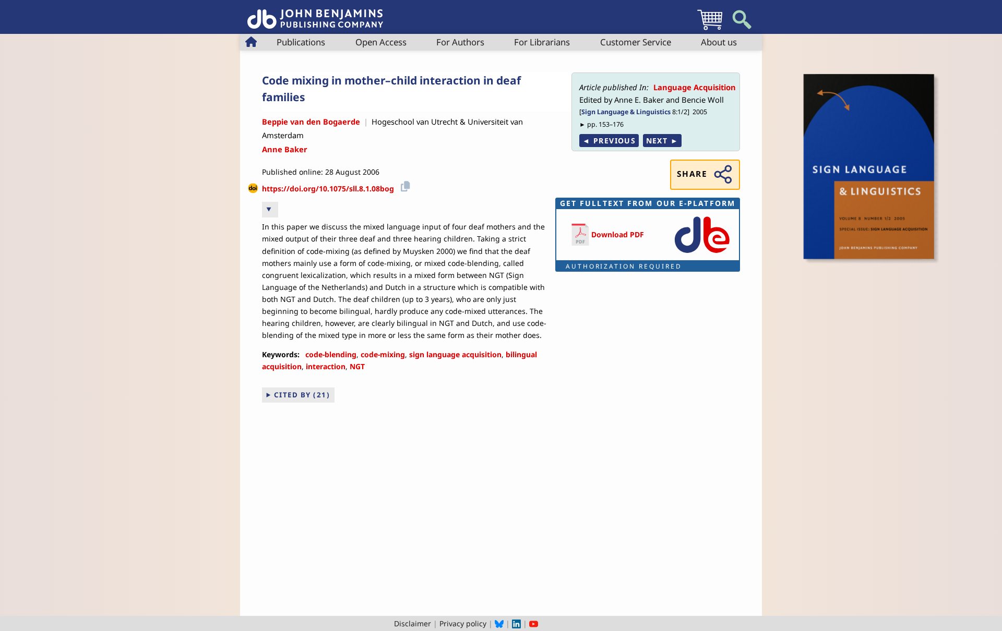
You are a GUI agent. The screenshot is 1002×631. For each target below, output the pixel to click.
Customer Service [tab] (635, 42)
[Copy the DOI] (403, 185)
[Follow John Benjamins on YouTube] (533, 623)
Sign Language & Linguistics (626, 111)
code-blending (330, 354)
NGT (357, 366)
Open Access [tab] (381, 42)
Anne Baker (284, 149)
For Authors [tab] (460, 42)
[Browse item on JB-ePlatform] (702, 254)
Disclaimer (412, 623)
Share (692, 173)
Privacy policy (462, 623)
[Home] (315, 13)
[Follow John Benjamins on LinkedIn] (516, 623)
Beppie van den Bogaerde (311, 121)
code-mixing (383, 354)
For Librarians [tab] (542, 42)
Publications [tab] (301, 42)
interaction (325, 366)
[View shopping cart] (709, 29)
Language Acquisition (694, 87)
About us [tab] (719, 42)
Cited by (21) (302, 394)
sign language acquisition (455, 354)
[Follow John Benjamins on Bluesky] (499, 623)
